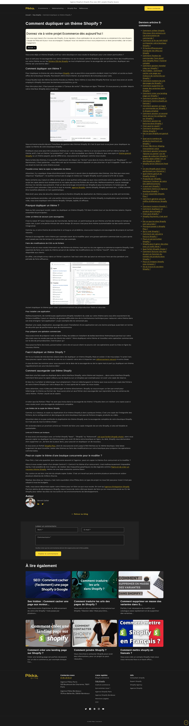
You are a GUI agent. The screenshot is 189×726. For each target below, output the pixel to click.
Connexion (99, 721)
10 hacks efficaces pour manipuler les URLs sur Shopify (153, 50)
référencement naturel (106, 359)
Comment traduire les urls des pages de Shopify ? (92, 603)
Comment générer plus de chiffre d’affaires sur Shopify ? (155, 201)
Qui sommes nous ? (102, 688)
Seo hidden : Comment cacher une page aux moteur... (48, 603)
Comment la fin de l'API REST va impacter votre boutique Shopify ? (155, 43)
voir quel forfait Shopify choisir (110, 437)
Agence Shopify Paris (103, 692)
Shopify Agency (136, 685)
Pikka (93, 721)
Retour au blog (81, 514)
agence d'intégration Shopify (117, 487)
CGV (97, 702)
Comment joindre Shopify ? (154, 98)
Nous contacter (153, 8)
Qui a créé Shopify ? (151, 231)
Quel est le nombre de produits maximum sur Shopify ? (152, 141)
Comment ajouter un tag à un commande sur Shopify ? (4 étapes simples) (155, 108)
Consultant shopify (137, 678)
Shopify (66, 73)
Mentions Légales (102, 699)
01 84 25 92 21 (66, 678)
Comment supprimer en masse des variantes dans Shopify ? (154, 88)
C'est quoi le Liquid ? (151, 126)
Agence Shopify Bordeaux (105, 695)
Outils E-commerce (102, 685)
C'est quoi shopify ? (151, 214)
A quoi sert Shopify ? (151, 186)
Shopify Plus (50, 446)
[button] (44, 8)
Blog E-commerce (102, 678)
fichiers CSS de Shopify (58, 61)
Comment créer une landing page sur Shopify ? (47, 651)
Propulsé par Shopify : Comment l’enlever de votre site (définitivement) (155, 181)
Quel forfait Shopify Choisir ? (155, 249)
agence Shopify (78, 187)
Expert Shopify (135, 681)
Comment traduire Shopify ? (155, 206)
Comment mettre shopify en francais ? (136, 651)
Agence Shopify (136, 688)
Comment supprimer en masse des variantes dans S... (140, 603)
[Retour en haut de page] (186, 722)
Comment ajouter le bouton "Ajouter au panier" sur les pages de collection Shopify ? (155, 153)
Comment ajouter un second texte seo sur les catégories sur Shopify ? (155, 116)
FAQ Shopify (100, 681)
